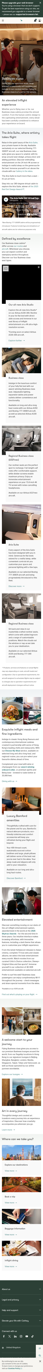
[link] (23, 322)
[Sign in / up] (39, 20)
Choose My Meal (12, 750)
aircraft (5, 249)
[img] (40, 3)
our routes (18, 246)
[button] (11, 1170)
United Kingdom (13, 1347)
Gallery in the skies (24, 171)
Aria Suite (33, 142)
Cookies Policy (14, 1368)
